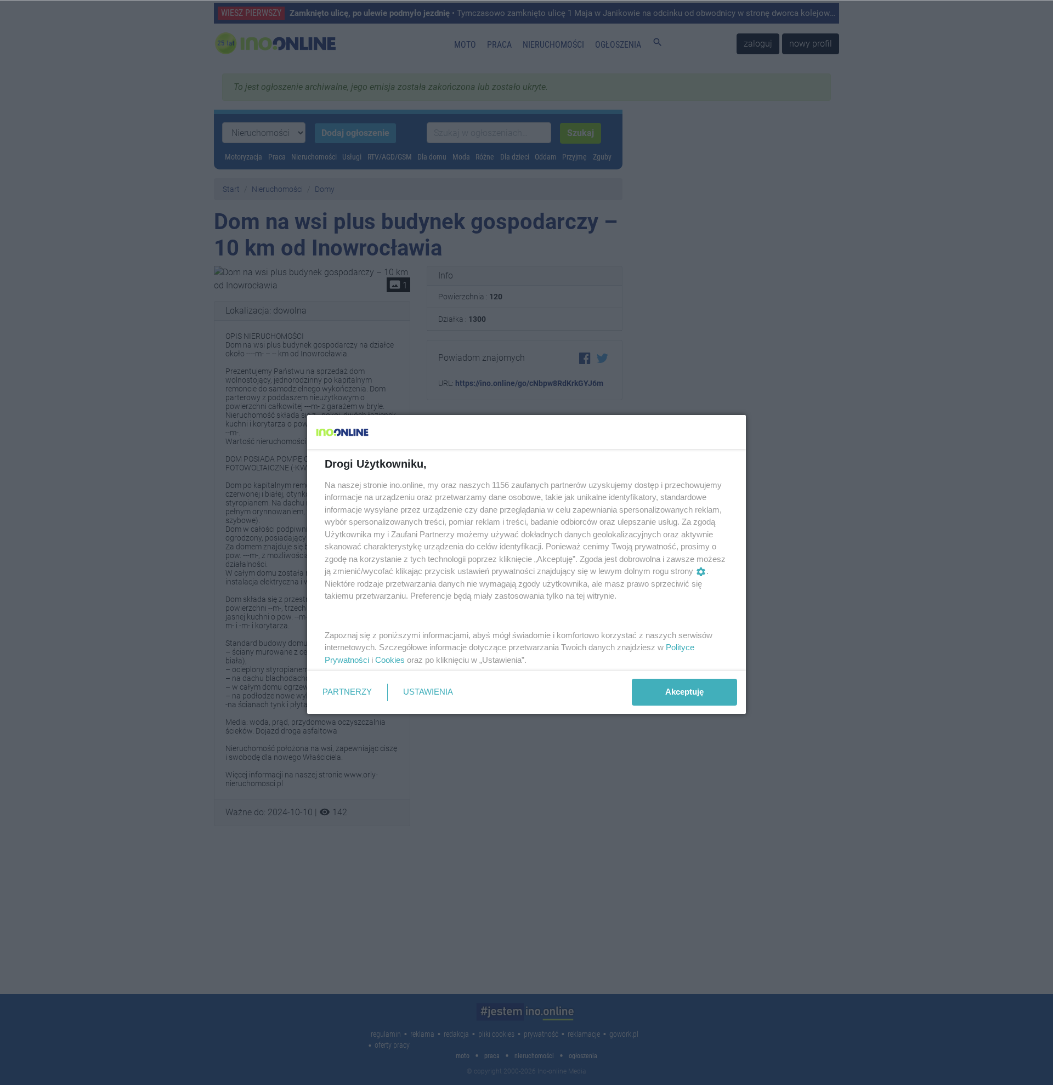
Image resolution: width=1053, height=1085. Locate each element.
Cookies (390, 659)
